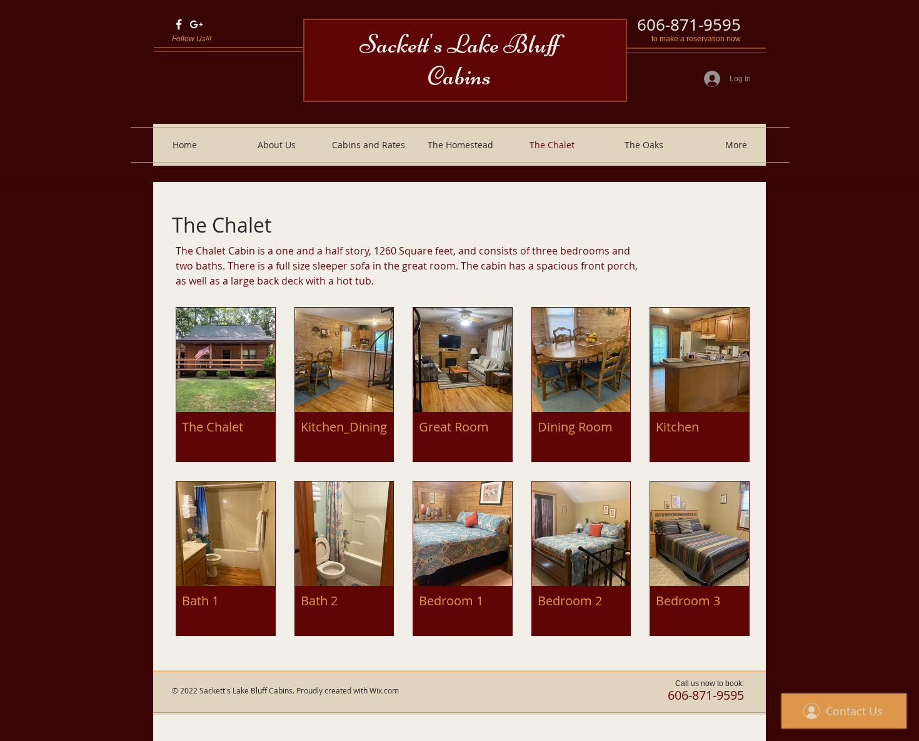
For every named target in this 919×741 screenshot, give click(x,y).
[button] (226, 384)
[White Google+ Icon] (196, 24)
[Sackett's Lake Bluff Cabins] (179, 24)
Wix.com (384, 690)
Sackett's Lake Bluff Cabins (459, 60)
